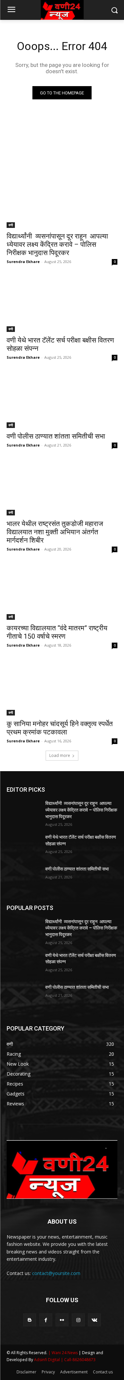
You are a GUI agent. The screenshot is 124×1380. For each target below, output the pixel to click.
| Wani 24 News (63, 1352)
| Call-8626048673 (78, 1359)
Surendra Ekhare (23, 261)
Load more (59, 755)
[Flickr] (62, 1319)
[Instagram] (78, 1319)
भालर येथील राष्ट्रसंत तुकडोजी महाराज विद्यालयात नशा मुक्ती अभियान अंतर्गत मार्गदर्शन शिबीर (55, 532)
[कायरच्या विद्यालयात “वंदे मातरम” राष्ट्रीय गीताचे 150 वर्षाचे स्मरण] (62, 592)
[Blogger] (29, 1319)
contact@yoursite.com (56, 1273)
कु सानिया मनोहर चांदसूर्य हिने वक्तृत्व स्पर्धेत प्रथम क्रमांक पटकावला (60, 728)
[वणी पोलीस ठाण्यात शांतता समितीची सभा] (62, 400)
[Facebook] (45, 1319)
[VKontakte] (94, 1319)
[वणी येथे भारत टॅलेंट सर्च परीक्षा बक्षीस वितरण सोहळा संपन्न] (62, 304)
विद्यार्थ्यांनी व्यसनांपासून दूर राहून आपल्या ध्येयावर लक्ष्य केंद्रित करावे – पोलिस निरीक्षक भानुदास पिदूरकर (57, 244)
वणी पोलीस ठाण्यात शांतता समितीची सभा (56, 436)
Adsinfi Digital (47, 1359)
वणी (11, 225)
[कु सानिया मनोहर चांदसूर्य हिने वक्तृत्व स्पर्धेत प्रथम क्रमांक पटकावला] (62, 688)
